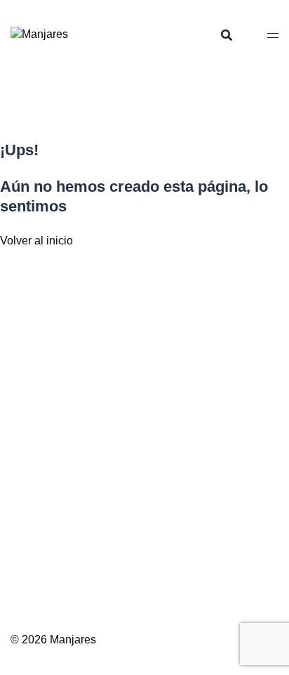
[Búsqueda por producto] (226, 35)
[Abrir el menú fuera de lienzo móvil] (272, 35)
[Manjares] (39, 34)
